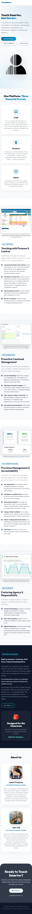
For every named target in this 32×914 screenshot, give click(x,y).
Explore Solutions (8, 39)
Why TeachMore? (8, 43)
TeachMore (6, 2)
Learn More (7, 705)
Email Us (17, 890)
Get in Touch (24, 43)
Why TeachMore (6, 908)
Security (19, 908)
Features (14, 908)
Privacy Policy (26, 908)
